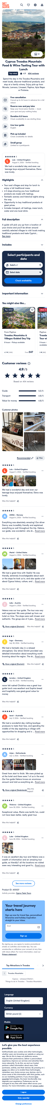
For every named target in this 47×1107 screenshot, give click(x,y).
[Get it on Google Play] (14, 1028)
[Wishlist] (28, 5)
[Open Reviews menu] (42, 471)
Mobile (7, 1022)
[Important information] (42, 293)
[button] (29, 73)
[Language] (35, 5)
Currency (8, 1008)
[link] (18, 331)
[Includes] (42, 245)
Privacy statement (9, 954)
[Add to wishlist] (32, 310)
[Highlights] (42, 180)
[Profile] (42, 5)
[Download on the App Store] (14, 1037)
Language (9, 994)
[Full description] (42, 219)
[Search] (22, 5)
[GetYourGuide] (5, 5)
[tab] (18, 965)
